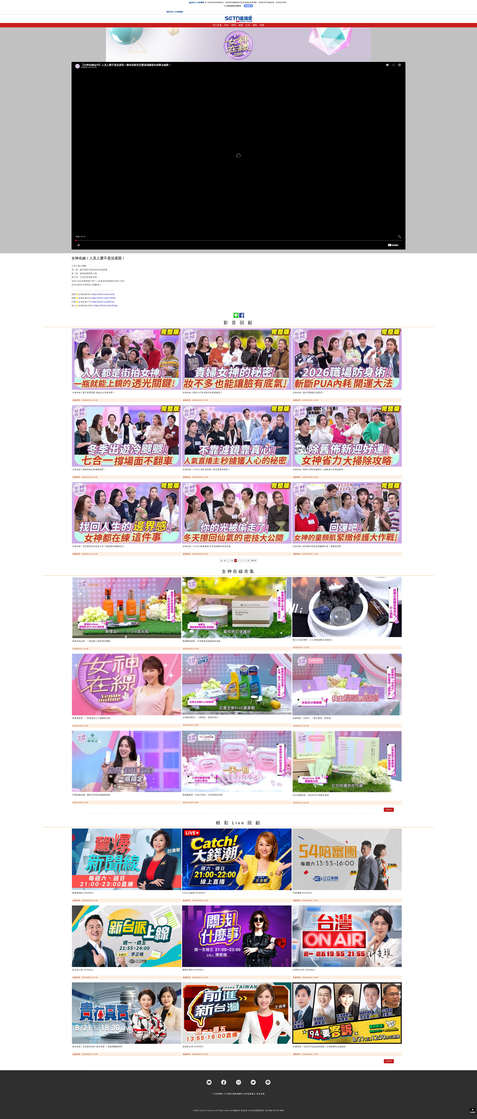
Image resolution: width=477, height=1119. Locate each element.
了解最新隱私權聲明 (233, 6)
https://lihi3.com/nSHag (105, 306)
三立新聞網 (217, 1094)
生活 (248, 25)
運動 (255, 25)
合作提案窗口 (250, 1094)
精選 (262, 25)
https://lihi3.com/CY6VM (103, 298)
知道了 (249, 6)
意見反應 (261, 1094)
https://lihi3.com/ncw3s (103, 294)
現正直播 (217, 25)
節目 (226, 25)
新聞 (233, 25)
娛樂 (240, 25)
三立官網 (227, 1094)
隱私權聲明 (237, 1094)
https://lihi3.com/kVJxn (103, 302)
